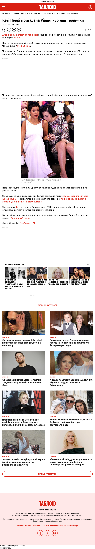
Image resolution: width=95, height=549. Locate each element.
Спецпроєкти (72, 14)
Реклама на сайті (24, 526)
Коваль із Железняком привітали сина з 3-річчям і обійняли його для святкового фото (71, 422)
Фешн (23, 14)
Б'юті (29, 14)
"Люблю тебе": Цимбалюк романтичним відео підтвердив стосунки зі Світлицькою (71, 383)
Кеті (18, 207)
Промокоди (72, 526)
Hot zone (61, 14)
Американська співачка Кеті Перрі (20, 34)
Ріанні (16, 37)
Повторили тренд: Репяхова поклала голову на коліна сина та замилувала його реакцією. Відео (69, 343)
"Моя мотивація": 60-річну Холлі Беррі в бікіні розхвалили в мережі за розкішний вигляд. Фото (23, 462)
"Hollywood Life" (27, 223)
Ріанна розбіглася (19, 218)
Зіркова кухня (39, 14)
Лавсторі (51, 14)
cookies (22, 546)
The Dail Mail (23, 46)
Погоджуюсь (5, 548)
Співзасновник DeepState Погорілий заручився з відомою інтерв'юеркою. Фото (22, 383)
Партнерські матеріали (56, 526)
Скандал (15, 14)
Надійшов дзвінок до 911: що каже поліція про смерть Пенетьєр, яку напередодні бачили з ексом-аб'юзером (23, 422)
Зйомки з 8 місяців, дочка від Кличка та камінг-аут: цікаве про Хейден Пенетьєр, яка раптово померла (71, 462)
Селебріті (6, 14)
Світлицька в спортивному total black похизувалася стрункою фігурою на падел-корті (22, 343)
